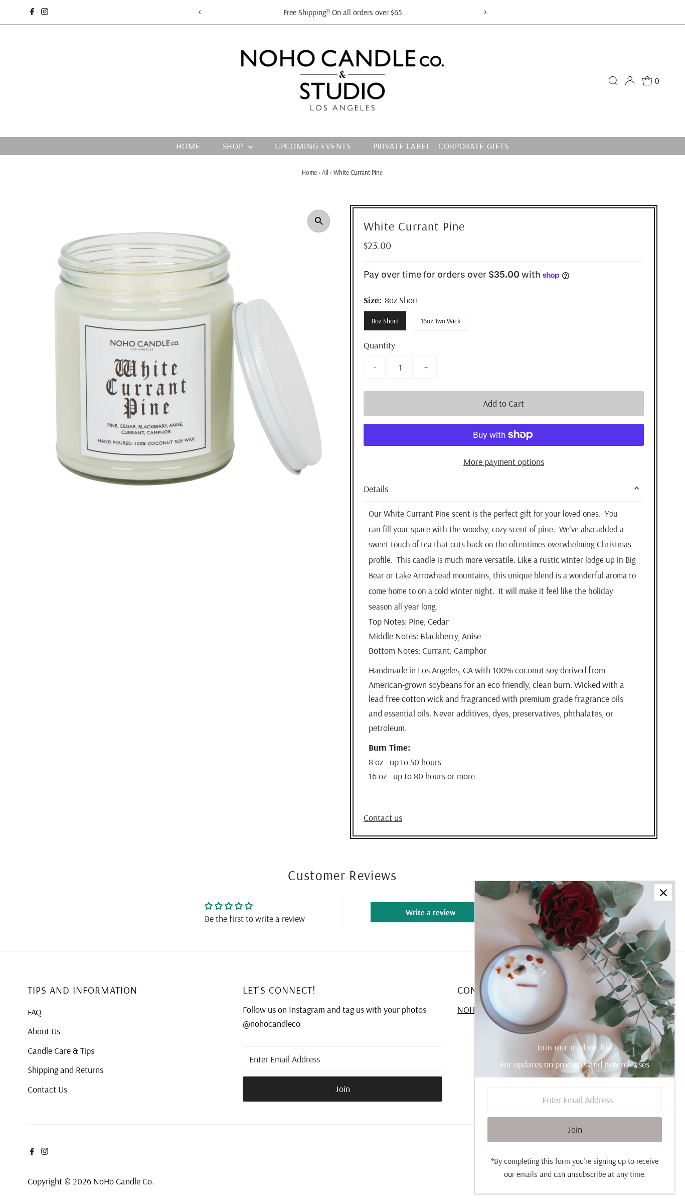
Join (342, 1089)
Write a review (430, 912)
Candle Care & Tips (61, 1050)
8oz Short (385, 320)
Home (188, 146)
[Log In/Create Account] (629, 80)
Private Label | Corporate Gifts (441, 146)
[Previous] (200, 12)
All (325, 172)
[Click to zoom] (318, 221)
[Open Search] (613, 80)
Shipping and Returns (65, 1069)
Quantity (379, 345)
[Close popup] (663, 892)
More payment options (503, 461)
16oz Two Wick (440, 320)
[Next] (484, 12)
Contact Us (47, 1089)
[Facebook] (32, 12)
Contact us (383, 817)
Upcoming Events (313, 146)
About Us (44, 1031)
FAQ (35, 1012)
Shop (234, 146)
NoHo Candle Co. (123, 1181)
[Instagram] (45, 12)
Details (376, 489)
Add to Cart (503, 403)
